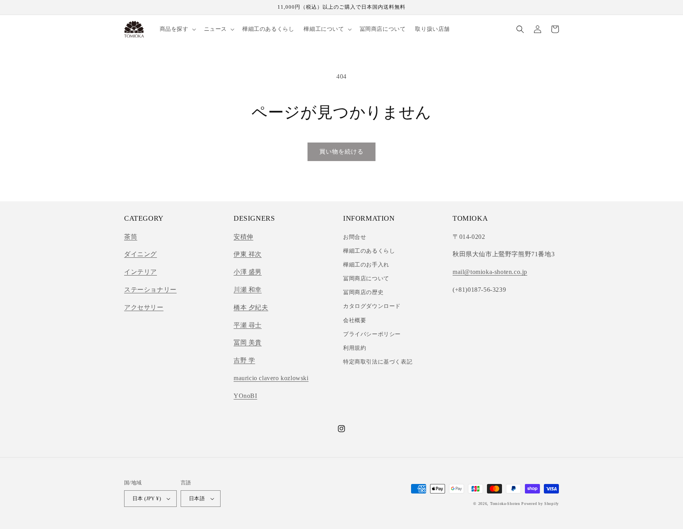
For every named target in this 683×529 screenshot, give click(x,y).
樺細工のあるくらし (369, 251)
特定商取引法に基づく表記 (377, 362)
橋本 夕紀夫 (251, 307)
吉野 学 (244, 360)
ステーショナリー (150, 289)
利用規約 (354, 348)
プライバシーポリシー (372, 334)
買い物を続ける (341, 151)
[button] (177, 29)
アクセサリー (144, 307)
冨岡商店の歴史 (363, 292)
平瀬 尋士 (248, 325)
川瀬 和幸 (248, 289)
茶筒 (130, 236)
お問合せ (354, 237)
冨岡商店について (366, 278)
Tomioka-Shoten (505, 503)
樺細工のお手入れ (366, 265)
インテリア (140, 271)
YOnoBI (245, 395)
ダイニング (140, 254)
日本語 (197, 498)
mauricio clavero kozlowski (271, 378)
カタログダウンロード (372, 306)
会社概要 (354, 320)
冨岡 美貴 (248, 342)
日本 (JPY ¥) (146, 498)
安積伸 (243, 236)
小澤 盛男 (248, 271)
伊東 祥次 (248, 254)
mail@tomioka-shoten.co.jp (490, 271)
